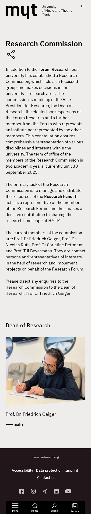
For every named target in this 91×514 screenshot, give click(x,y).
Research (61, 69)
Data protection (49, 470)
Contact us (46, 477)
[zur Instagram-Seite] (34, 491)
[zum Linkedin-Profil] (57, 491)
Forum (45, 69)
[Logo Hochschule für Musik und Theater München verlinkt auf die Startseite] (21, 12)
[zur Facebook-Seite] (22, 491)
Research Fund (58, 196)
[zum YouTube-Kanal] (69, 491)
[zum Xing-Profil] (45, 491)
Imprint (71, 470)
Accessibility (22, 470)
